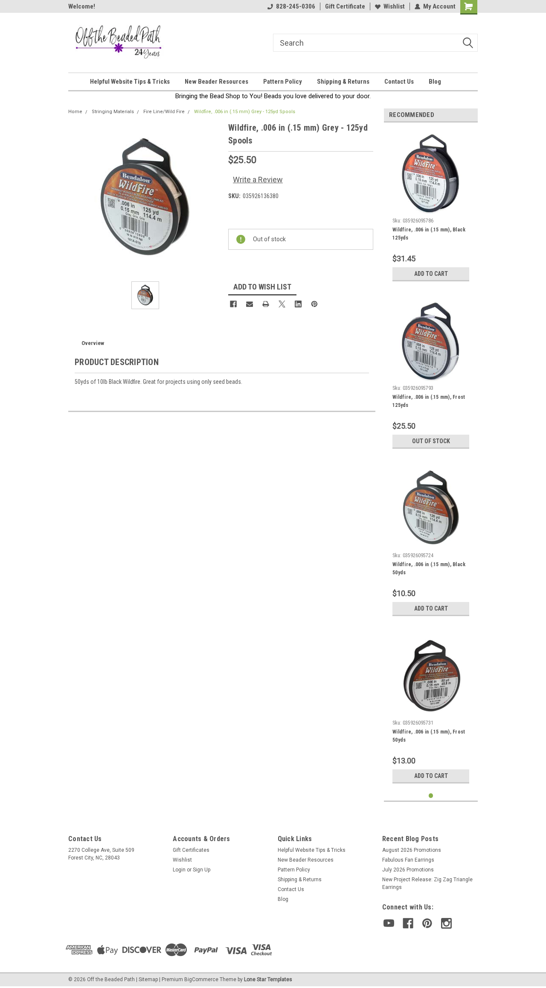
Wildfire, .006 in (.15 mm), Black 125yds (428, 234)
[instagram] (446, 923)
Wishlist (394, 6)
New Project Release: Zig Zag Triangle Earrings (427, 883)
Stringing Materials (113, 111)
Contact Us (399, 81)
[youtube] (388, 923)
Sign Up (201, 870)
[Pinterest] (314, 304)
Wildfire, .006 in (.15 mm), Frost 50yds (428, 736)
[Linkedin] (298, 304)
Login (179, 870)
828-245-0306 (295, 6)
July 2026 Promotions (408, 870)
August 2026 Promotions (411, 850)
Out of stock (431, 441)
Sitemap (148, 979)
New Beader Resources (216, 81)
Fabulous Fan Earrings (408, 860)
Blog (435, 81)
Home (75, 111)
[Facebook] (233, 304)
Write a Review (258, 179)
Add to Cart (431, 273)
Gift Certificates (191, 850)
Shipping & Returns (343, 81)
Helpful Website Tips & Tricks (130, 81)
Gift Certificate (345, 6)
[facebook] (408, 923)
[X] (282, 304)
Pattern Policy (282, 81)
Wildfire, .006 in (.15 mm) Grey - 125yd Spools (244, 111)
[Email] (249, 304)
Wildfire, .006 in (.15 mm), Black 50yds (428, 568)
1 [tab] (431, 795)
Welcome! (81, 6)
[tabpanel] (430, 207)
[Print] (265, 304)
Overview (92, 343)
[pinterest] (427, 923)
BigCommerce (201, 979)
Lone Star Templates (268, 979)
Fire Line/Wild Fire (164, 111)
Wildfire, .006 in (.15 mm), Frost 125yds (428, 401)
